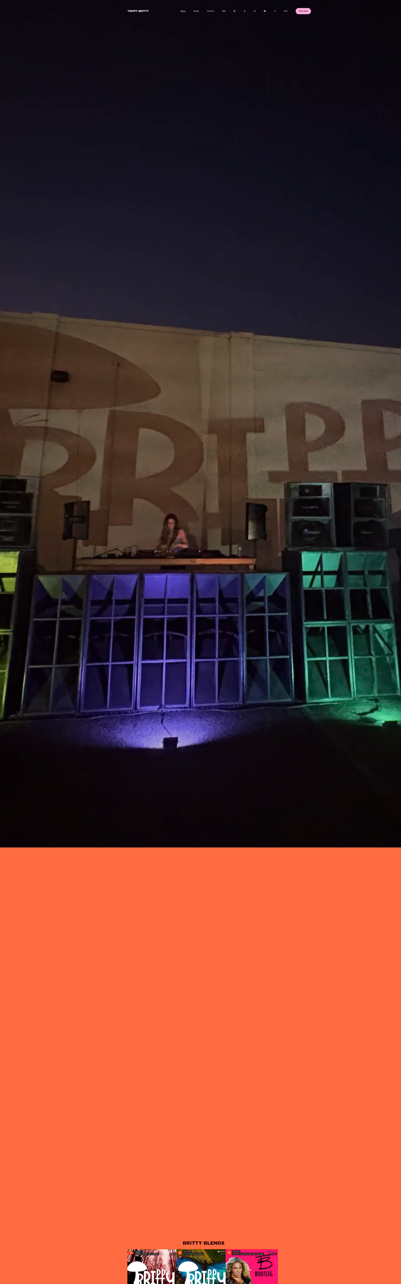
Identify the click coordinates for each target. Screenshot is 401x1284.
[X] (275, 11)
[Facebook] (245, 11)
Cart (286, 11)
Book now (303, 11)
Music (183, 11)
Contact (210, 11)
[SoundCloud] (255, 11)
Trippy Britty (138, 11)
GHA (223, 11)
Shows (196, 11)
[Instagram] (234, 11)
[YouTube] (265, 11)
